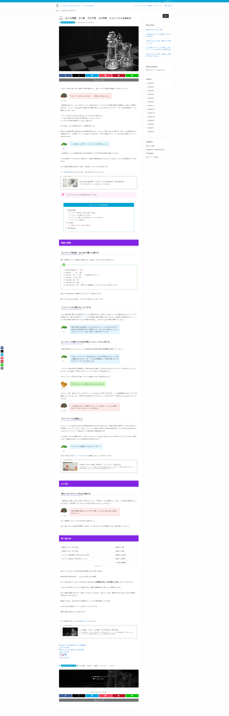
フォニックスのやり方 (80, 456)
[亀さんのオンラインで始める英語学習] (57, 5)
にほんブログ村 (64, 647)
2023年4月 (151, 94)
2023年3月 (151, 98)
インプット (112, 665)
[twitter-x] (165, 1)
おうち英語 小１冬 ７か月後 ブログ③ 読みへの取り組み (98, 630)
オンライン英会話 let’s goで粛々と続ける (83, 213)
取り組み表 (71, 228)
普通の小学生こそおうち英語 (154, 29)
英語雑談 (150, 153)
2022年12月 (151, 109)
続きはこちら (84, 621)
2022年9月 (151, 120)
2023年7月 (151, 83)
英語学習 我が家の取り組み (67, 22)
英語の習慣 (72, 210)
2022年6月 (151, 131)
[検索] (172, 1)
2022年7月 (151, 128)
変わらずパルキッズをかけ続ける (80, 225)
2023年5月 (151, 90)
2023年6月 (151, 87)
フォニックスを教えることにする (80, 215)
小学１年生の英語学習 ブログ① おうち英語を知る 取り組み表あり (102, 182)
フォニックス (104, 665)
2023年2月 (151, 102)
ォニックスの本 (86, 317)
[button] (65, 75)
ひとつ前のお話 (65, 172)
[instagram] (167, 1)
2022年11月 (151, 113)
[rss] (169, 1)
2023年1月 (151, 105)
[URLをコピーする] (2, 368)
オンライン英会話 (153, 157)
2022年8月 (151, 124)
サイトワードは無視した (78, 220)
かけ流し (71, 223)
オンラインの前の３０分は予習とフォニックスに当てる (87, 217)
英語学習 (96, 665)
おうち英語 (82, 665)
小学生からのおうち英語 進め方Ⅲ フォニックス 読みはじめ (100, 464)
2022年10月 (151, 117)
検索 (165, 16)
